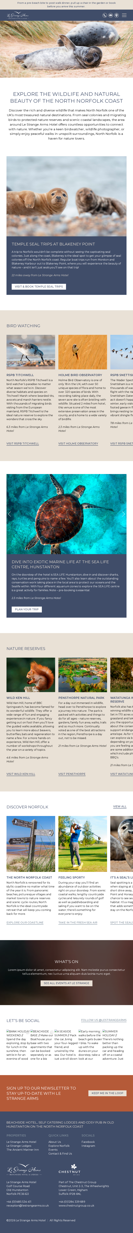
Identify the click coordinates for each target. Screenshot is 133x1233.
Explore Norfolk (59, 1145)
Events (53, 1149)
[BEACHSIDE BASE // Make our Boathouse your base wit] (42, 1045)
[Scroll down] (66, 69)
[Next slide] (122, 352)
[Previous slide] (9, 514)
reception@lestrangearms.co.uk (27, 1205)
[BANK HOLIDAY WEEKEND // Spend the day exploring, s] (18, 1045)
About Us (54, 1141)
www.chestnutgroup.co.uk (76, 1205)
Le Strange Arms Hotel (21, 1141)
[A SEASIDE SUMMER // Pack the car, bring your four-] (66, 1045)
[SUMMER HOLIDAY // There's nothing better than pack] (115, 1045)
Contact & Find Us (60, 1153)
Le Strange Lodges (18, 1145)
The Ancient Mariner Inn (22, 1149)
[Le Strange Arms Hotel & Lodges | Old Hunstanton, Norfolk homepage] (17, 15)
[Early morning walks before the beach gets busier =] (91, 1045)
